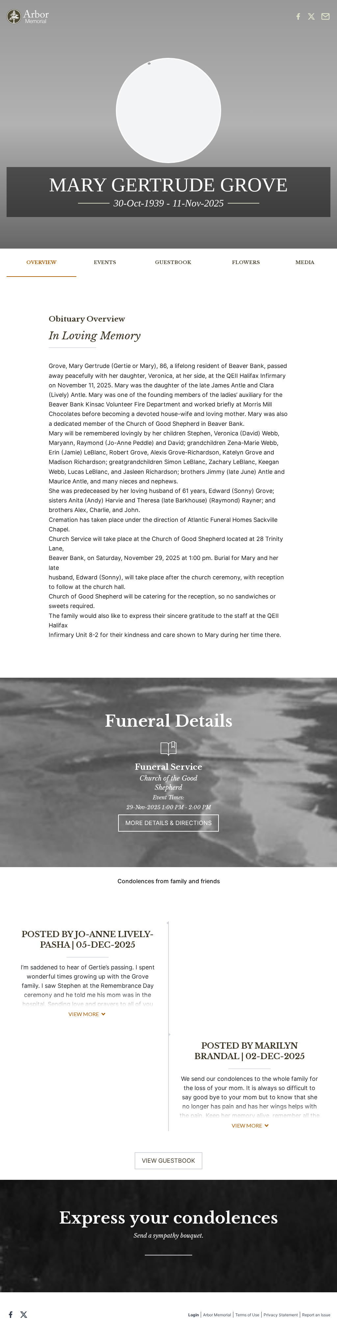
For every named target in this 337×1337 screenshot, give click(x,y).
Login (193, 1314)
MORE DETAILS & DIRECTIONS (168, 822)
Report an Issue (316, 1314)
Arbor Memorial (217, 1314)
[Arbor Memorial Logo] (28, 16)
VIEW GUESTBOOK (168, 1160)
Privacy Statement (281, 1314)
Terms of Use (247, 1314)
